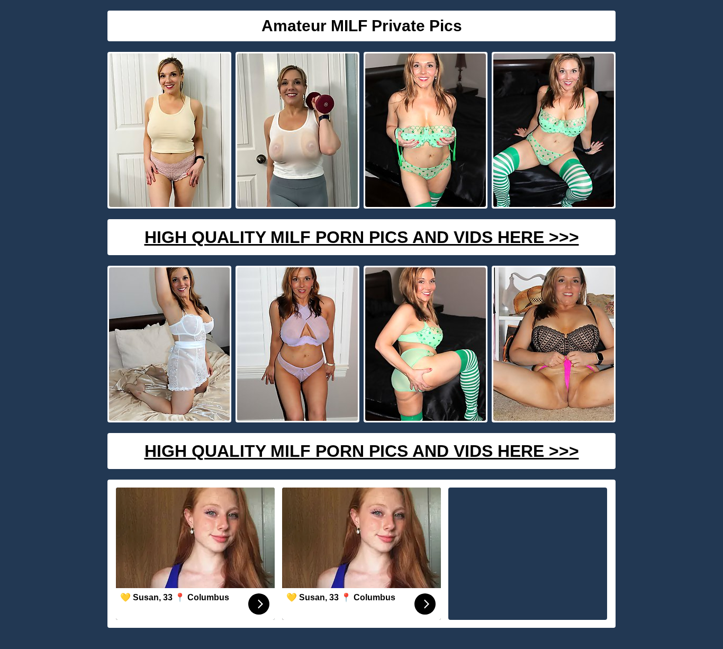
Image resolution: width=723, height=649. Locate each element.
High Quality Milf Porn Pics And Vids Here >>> (361, 237)
